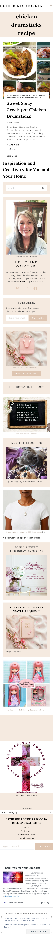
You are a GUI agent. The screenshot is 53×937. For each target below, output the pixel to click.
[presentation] (26, 70)
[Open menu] (50, 6)
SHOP (44, 532)
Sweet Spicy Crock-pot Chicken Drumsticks (26, 109)
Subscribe (38, 318)
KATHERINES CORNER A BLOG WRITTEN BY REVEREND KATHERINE (26, 96)
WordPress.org (26, 838)
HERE (22, 281)
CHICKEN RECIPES (14, 95)
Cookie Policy (9, 927)
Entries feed (26, 831)
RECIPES (38, 98)
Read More (13, 156)
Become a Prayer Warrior (26, 795)
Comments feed (26, 834)
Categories (26, 808)
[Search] (42, 188)
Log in (26, 827)
